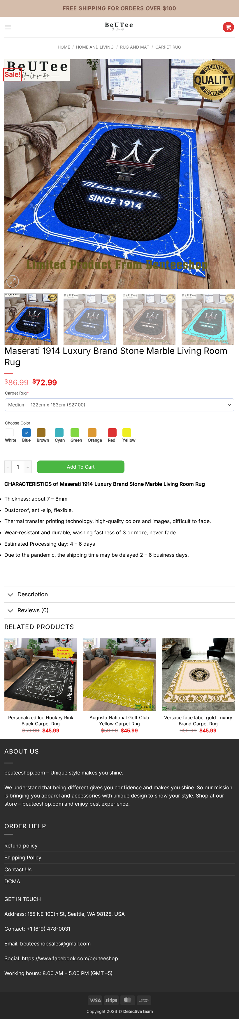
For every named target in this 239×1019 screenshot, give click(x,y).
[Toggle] (10, 595)
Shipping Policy (22, 857)
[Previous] (16, 174)
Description (32, 594)
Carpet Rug (168, 46)
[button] (8, 27)
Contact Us (17, 869)
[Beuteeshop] (119, 27)
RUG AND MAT (134, 46)
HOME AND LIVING (95, 46)
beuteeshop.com (24, 773)
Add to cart (81, 467)
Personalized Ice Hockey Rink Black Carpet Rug (40, 721)
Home (64, 46)
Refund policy (21, 846)
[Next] (222, 174)
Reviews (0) (33, 610)
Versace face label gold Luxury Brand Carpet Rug (198, 721)
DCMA (12, 881)
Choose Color (17, 422)
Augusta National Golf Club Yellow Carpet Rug (119, 721)
